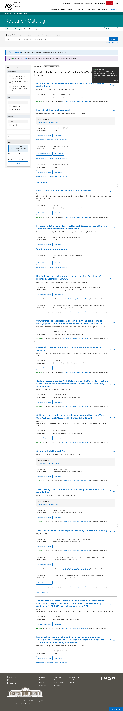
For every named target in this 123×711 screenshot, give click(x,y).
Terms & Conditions (59, 682)
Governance (57, 685)
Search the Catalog (13, 29)
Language (71, 682)
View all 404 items (41, 182)
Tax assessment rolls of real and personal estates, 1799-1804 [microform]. (72, 530)
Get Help (105, 9)
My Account (66, 3)
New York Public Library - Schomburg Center (75, 628)
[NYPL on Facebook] (101, 678)
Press (41, 680)
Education (79, 9)
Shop (116, 3)
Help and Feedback (116, 709)
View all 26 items (41, 592)
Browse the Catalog (30, 29)
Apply (18, 163)
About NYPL (71, 680)
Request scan (59, 135)
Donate (110, 3)
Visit (93, 9)
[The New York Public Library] (13, 5)
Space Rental (43, 685)
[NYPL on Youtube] (113, 678)
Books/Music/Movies (58, 9)
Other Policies (58, 680)
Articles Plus (17, 52)
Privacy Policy (58, 677)
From (9, 153)
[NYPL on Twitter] (105, 678)
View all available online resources (48, 122)
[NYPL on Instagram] (109, 678)
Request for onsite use (44, 135)
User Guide (24, 58)
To (19, 153)
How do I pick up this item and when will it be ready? (51, 139)
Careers (41, 682)
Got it (116, 80)
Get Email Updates (99, 3)
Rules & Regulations (73, 677)
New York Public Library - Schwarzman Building (76, 101)
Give (98, 9)
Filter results (12, 67)
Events (87, 9)
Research (70, 9)
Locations (77, 3)
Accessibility (43, 677)
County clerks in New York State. (51, 451)
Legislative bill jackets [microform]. (53, 110)
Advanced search (112, 42)
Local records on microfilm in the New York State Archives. (64, 190)
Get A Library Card (86, 3)
